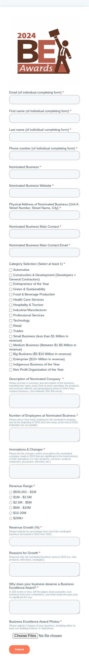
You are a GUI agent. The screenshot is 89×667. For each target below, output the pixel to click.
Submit (19, 649)
